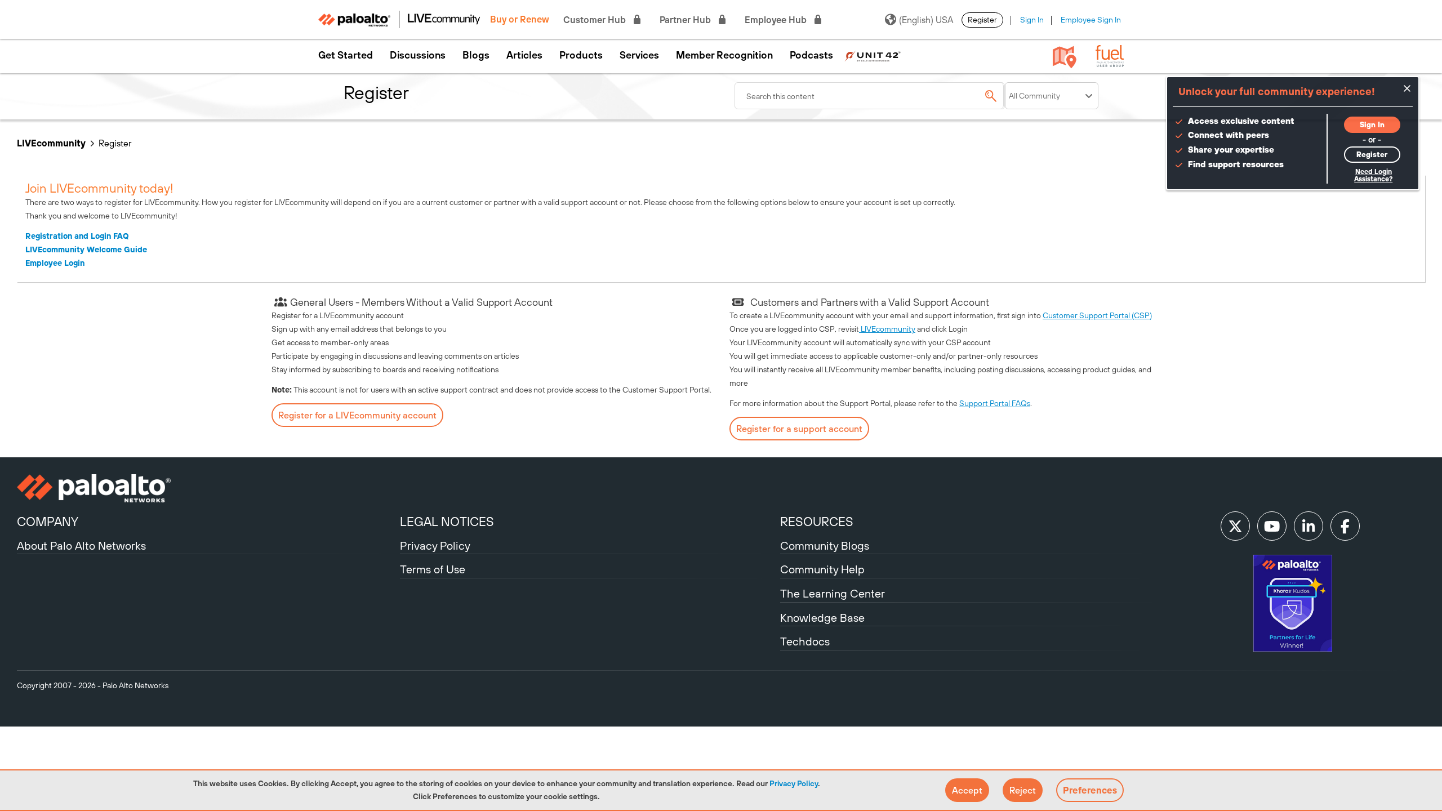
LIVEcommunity (51, 143)
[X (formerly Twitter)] (1235, 526)
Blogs (475, 55)
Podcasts (811, 55)
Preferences (1090, 790)
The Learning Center (832, 593)
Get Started (345, 55)
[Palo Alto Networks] (207, 488)
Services (639, 55)
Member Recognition (724, 55)
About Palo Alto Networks (81, 545)
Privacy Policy (793, 783)
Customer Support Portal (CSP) (1097, 315)
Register (982, 19)
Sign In (1032, 19)
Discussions (418, 55)
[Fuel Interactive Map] (1065, 56)
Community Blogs (824, 545)
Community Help (822, 569)
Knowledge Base (822, 617)
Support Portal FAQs (994, 403)
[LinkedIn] (1308, 526)
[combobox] (870, 95)
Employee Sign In (1091, 19)
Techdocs (805, 641)
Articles (524, 55)
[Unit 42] (872, 55)
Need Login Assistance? (1373, 175)
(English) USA (926, 20)
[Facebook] (1345, 526)
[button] (967, 790)
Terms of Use (432, 569)
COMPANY (47, 521)
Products (581, 55)
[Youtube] (1272, 526)
